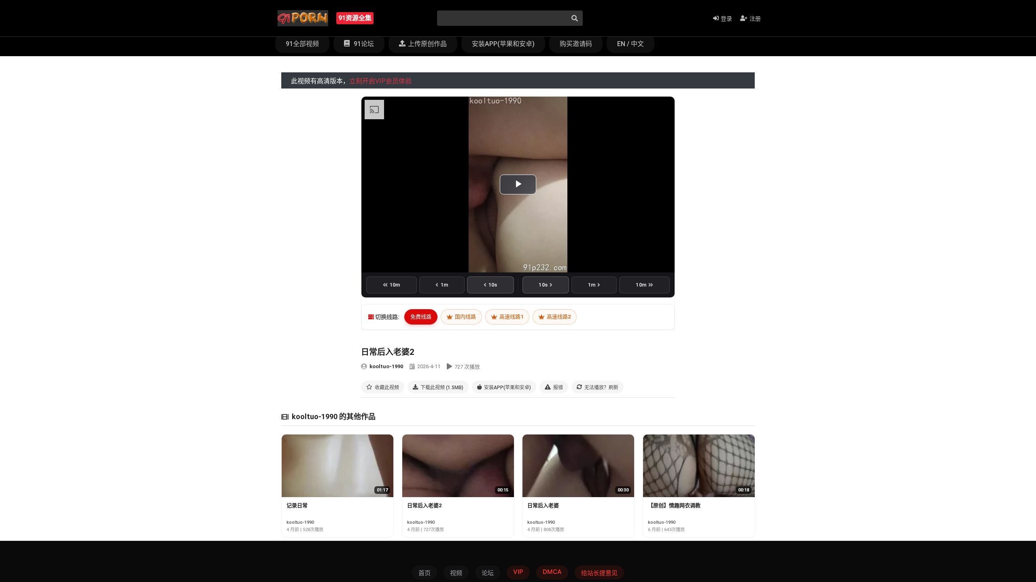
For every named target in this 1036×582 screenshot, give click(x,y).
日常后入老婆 (543, 505)
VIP (518, 572)
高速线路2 (558, 317)
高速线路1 (510, 317)
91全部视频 (302, 44)
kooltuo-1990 (386, 366)
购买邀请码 (576, 44)
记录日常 (297, 505)
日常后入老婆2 (424, 505)
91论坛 (363, 44)
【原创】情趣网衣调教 (674, 505)
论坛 (488, 573)
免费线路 (420, 317)
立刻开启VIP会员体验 (380, 81)
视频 (456, 573)
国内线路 (465, 317)
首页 (424, 573)
